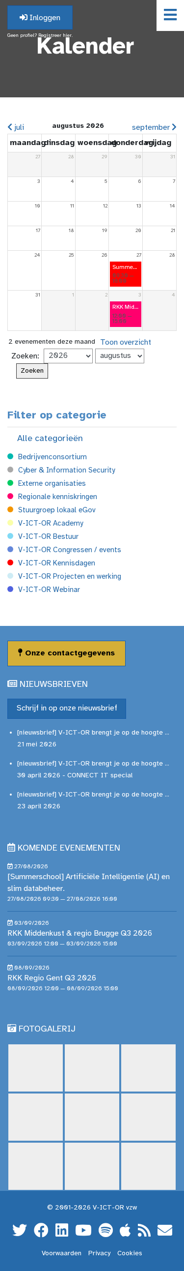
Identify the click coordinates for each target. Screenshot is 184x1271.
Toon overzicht (125, 342)
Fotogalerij (47, 1029)
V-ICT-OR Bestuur (48, 537)
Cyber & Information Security (66, 470)
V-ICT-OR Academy (50, 524)
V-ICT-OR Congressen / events (69, 550)
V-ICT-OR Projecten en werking (69, 577)
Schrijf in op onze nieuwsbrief (67, 708)
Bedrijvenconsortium (52, 457)
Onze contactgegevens (69, 653)
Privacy (99, 1253)
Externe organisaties (52, 484)
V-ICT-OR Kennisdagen (56, 563)
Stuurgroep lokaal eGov (57, 510)
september (152, 127)
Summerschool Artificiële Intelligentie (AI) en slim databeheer (125, 267)
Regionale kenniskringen (57, 497)
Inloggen (43, 18)
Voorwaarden (61, 1253)
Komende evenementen (69, 848)
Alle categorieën (50, 438)
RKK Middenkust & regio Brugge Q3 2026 (125, 307)
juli (18, 127)
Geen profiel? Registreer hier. (40, 35)
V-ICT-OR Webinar (49, 590)
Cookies (129, 1253)
